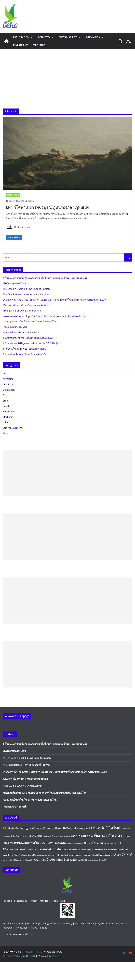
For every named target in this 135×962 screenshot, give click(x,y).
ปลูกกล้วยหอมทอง (83, 855)
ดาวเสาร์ (71, 855)
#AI (29, 828)
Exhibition (8, 384)
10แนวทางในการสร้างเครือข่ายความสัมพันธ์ (25, 305)
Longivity (44, 37)
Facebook (8, 900)
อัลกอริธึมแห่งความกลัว (19, 860)
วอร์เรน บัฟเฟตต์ (122, 854)
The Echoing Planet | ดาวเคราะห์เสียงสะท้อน (26, 288)
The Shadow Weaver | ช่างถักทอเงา (21, 332)
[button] (31, 37)
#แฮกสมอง (111, 843)
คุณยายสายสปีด (54, 855)
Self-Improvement (12, 427)
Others (6, 422)
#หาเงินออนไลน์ (58, 843)
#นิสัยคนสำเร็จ (46, 836)
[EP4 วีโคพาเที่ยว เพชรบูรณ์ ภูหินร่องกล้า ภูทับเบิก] (67, 153)
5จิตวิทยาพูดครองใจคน (14, 283)
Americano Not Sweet (29, 850)
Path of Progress (110, 850)
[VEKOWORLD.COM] (7, 41)
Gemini (62, 849)
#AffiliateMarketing (15, 828)
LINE (62, 900)
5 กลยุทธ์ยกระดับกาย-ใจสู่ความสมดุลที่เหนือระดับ (28, 337)
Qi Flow (121, 850)
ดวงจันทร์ (64, 855)
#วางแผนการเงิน (26, 842)
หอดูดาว (6, 860)
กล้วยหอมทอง (42, 855)
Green (6, 400)
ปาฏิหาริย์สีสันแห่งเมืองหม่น (100, 855)
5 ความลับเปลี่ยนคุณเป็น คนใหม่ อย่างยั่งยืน (25, 354)
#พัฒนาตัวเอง (105, 835)
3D (118, 842)
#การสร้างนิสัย (82, 828)
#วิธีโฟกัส (44, 843)
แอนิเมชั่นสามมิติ (65, 860)
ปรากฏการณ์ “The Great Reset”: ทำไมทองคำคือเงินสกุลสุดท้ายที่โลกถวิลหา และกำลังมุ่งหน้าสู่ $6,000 (54, 299)
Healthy (7, 406)
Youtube (44, 900)
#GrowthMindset (65, 828)
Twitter (33, 900)
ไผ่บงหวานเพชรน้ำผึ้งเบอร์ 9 (95, 860)
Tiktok (54, 900)
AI (4, 373)
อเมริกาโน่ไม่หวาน (35, 860)
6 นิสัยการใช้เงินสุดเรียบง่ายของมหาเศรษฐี (24, 348)
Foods (6, 395)
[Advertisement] (67, 74)
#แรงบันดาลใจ (95, 842)
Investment (20, 45)
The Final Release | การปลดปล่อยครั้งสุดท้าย (26, 294)
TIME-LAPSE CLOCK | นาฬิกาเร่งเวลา (22, 310)
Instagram (21, 900)
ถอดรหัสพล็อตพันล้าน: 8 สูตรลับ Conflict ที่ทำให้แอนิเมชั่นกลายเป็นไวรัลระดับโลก (44, 316)
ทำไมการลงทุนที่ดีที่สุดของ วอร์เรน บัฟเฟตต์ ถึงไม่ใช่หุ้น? (31, 343)
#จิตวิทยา (113, 827)
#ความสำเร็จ (97, 828)
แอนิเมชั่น (49, 860)
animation (48, 849)
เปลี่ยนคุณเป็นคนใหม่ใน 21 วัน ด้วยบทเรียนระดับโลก (29, 321)
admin (31, 201)
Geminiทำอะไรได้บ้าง (76, 850)
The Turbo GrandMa (27, 855)
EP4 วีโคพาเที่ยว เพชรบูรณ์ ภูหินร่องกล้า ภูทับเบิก (47, 207)
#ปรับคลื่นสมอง (62, 837)
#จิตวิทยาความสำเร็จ (23, 836)
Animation (8, 378)
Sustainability (68, 37)
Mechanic (39, 45)
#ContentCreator (43, 828)
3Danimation (11, 849)
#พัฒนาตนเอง (79, 836)
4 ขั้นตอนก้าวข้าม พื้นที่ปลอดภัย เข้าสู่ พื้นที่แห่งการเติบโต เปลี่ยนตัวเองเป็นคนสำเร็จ (45, 277)
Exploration (21, 37)
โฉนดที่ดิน (80, 860)
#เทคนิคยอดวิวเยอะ (75, 843)
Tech (5, 433)
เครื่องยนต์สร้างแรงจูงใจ (15, 326)
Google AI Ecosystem (94, 850)
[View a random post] (128, 41)
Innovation (93, 37)
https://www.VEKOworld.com (18, 934)
